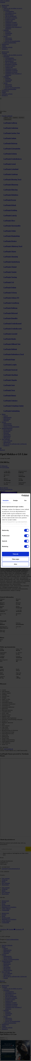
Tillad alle (15, 554)
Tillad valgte (15, 559)
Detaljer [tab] (15, 500)
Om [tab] (25, 500)
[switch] (26, 535)
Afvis (15, 564)
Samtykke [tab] (6, 500)
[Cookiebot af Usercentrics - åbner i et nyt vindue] (22, 496)
